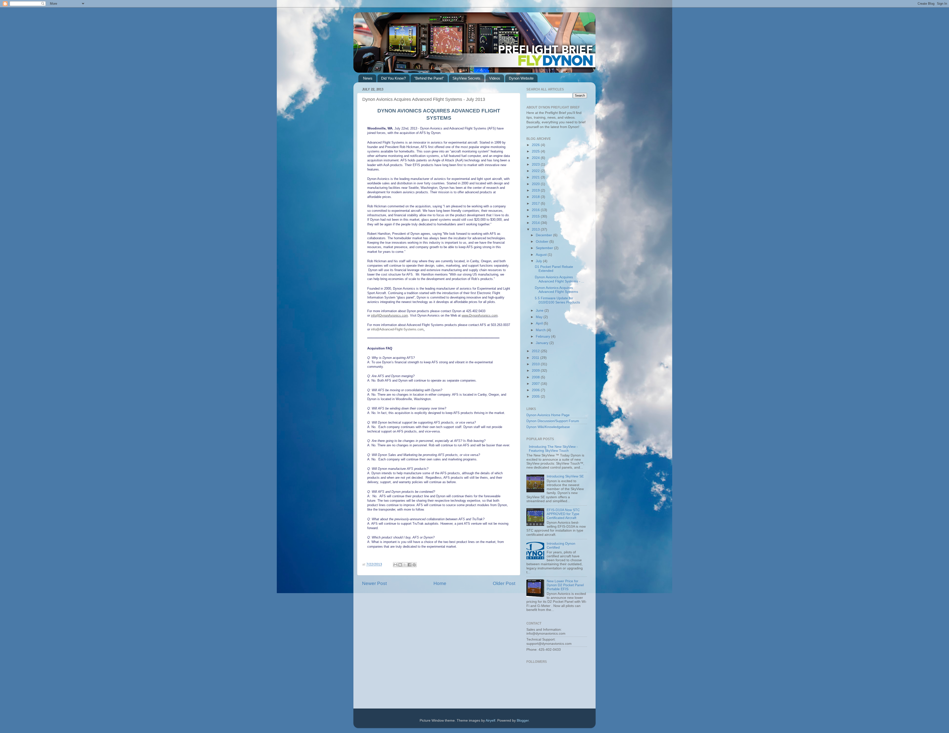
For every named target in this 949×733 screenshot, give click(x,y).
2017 (536, 203)
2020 (536, 184)
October (542, 241)
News (367, 78)
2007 (536, 384)
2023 (536, 164)
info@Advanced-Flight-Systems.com (397, 329)
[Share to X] (404, 564)
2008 (536, 377)
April (540, 323)
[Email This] (395, 564)
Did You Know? (393, 78)
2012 (536, 351)
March (541, 330)
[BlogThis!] (400, 564)
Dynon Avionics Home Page (548, 415)
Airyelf (490, 720)
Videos (494, 78)
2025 (536, 151)
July (539, 261)
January (542, 343)
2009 (536, 370)
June (540, 310)
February (543, 336)
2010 (536, 364)
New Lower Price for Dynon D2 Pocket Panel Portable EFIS (565, 585)
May (539, 317)
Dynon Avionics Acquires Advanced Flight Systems (556, 290)
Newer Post (374, 583)
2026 (536, 145)
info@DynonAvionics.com (389, 315)
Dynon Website (521, 78)
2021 (536, 177)
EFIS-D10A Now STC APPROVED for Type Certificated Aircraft (563, 514)
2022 (536, 171)
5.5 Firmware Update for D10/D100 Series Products (557, 300)
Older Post (504, 583)
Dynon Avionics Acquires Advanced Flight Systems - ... (559, 279)
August (542, 255)
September (545, 248)
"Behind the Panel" (429, 78)
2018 (536, 197)
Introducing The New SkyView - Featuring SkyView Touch (553, 449)
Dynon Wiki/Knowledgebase (548, 427)
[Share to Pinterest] (414, 564)
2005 (536, 396)
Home (439, 583)
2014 (536, 223)
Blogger (523, 720)
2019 (536, 190)
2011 (536, 358)
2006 (536, 390)
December (544, 235)
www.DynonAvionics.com (480, 315)
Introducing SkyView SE (565, 476)
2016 (536, 210)
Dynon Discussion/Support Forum (552, 421)
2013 (536, 229)
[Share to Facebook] (409, 564)
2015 (536, 216)
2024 (536, 158)
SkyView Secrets (466, 78)
